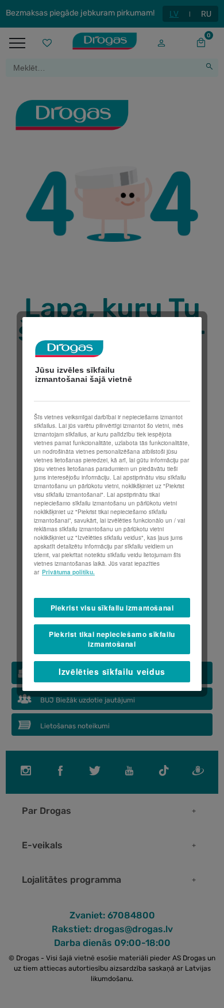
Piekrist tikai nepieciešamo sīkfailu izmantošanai (112, 639)
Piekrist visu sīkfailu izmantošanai (112, 608)
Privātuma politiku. (68, 572)
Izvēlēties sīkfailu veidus (112, 671)
